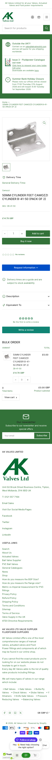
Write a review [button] (26, 330)
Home (5, 102)
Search (5, 549)
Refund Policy (9, 598)
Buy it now (26, 241)
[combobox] (26, 28)
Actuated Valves (10, 556)
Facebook (7, 515)
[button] (8, 254)
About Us (7, 552)
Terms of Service (11, 613)
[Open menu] (46, 17)
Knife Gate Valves (25, 696)
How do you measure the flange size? (21, 583)
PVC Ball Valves (10, 564)
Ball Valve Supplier (11, 560)
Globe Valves (37, 692)
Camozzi (6, 190)
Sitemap (6, 609)
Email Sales (8, 503)
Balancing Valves (31, 699)
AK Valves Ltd (20, 723)
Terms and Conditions (13, 605)
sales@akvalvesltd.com (36, 46)
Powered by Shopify (37, 723)
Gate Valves (25, 689)
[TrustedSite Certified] (10, 755)
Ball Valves (9, 689)
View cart (9, 397)
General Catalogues (12, 567)
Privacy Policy (9, 594)
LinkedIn (6, 534)
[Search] (46, 28)
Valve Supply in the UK (13, 617)
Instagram (7, 528)
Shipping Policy (10, 601)
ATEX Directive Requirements (17, 620)
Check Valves (20, 692)
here (37, 70)
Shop (5, 575)
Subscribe (42, 435)
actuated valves (18, 645)
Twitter (5, 522)
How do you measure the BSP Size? (20, 579)
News (5, 571)
